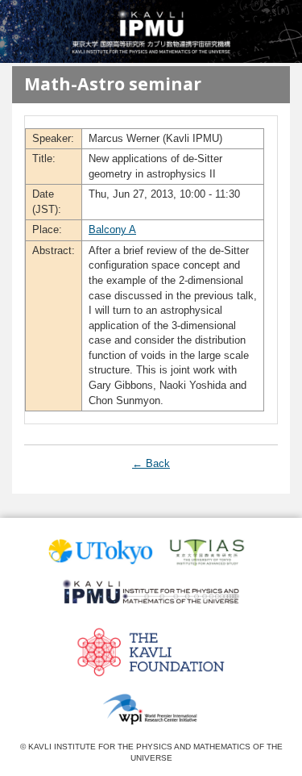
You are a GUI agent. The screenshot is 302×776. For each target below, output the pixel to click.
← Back (151, 463)
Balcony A (112, 229)
